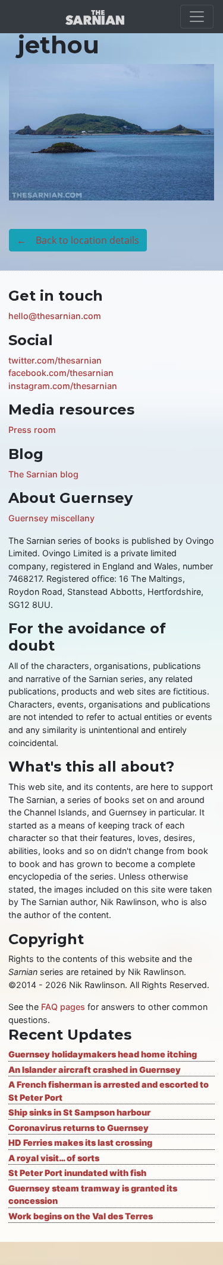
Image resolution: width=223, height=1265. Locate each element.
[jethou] (111, 131)
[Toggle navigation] (196, 16)
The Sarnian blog (43, 474)
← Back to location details (78, 240)
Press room (32, 430)
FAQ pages (63, 1007)
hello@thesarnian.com (54, 316)
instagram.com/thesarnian (62, 386)
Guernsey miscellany (51, 518)
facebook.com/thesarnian (61, 373)
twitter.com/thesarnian (55, 360)
